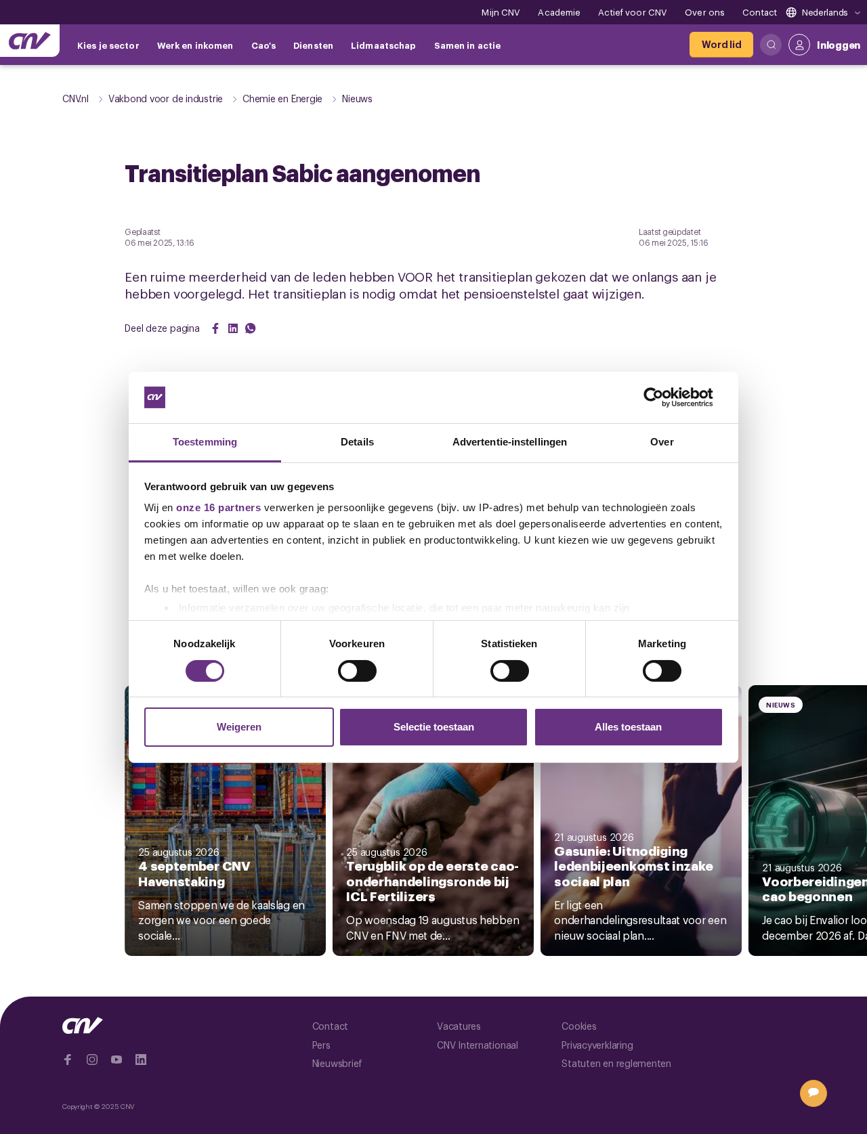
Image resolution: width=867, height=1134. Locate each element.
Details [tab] (357, 442)
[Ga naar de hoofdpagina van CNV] (30, 40)
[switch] (357, 671)
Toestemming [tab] (205, 442)
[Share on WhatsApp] (250, 328)
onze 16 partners (218, 507)
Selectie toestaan (434, 727)
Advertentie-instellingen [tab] (509, 442)
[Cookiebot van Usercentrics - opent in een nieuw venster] (664, 397)
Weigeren (239, 727)
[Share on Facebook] (215, 328)
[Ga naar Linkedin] (141, 1059)
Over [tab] (661, 442)
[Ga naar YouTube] (116, 1059)
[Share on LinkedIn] (233, 328)
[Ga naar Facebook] (68, 1059)
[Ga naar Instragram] (92, 1059)
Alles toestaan (628, 727)
